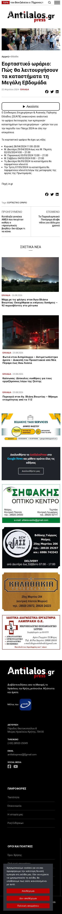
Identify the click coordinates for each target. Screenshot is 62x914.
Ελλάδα (14, 56)
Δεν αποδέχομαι (28, 898)
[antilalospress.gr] (31, 16)
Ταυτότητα (13, 797)
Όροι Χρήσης (15, 855)
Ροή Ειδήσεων (15, 823)
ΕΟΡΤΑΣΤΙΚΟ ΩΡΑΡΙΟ (17, 202)
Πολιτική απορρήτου (28, 905)
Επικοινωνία (14, 805)
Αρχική (5, 56)
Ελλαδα (24, 89)
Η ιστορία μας (15, 814)
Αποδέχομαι (28, 891)
